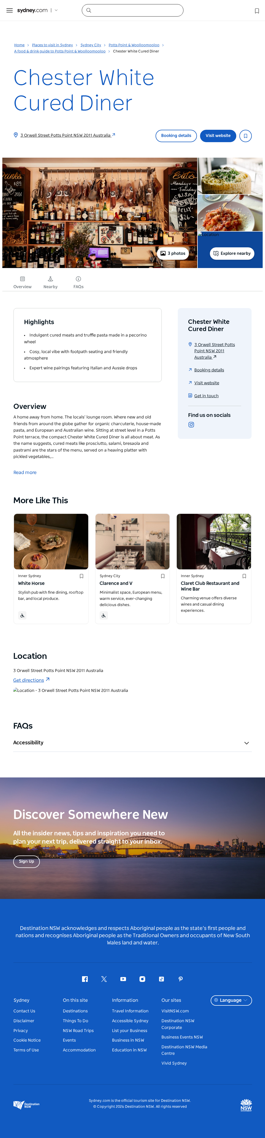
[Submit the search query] (88, 10)
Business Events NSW (182, 1037)
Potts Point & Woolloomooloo (134, 45)
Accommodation (79, 1050)
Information (125, 1000)
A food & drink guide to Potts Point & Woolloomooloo (60, 51)
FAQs (78, 287)
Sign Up (26, 861)
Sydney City (90, 45)
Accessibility (28, 742)
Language (230, 1000)
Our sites (171, 1000)
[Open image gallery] (99, 267)
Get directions (28, 680)
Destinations (75, 1011)
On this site (75, 1000)
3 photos (176, 253)
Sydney (21, 1000)
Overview (22, 287)
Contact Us (24, 1011)
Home (19, 45)
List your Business (129, 1031)
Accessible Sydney (130, 1021)
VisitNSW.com (175, 1011)
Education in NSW (129, 1050)
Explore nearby (236, 253)
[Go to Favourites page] (256, 10)
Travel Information (130, 1011)
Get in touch (206, 396)
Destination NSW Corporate (177, 1024)
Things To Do (75, 1021)
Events (69, 1040)
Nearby (50, 287)
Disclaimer (23, 1021)
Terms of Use (26, 1050)
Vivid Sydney (174, 1063)
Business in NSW (128, 1040)
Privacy (20, 1031)
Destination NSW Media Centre (184, 1050)
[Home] (32, 10)
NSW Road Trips (78, 1031)
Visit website (218, 136)
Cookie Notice (27, 1040)
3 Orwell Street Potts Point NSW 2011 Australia (66, 135)
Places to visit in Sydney (52, 45)
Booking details (176, 136)
